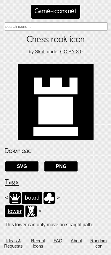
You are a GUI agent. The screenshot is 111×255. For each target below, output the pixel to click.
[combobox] (56, 26)
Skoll (40, 51)
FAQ (58, 240)
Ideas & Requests (13, 243)
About (76, 240)
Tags (12, 182)
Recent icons (38, 243)
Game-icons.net (56, 11)
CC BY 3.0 (71, 51)
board (32, 198)
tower (15, 211)
